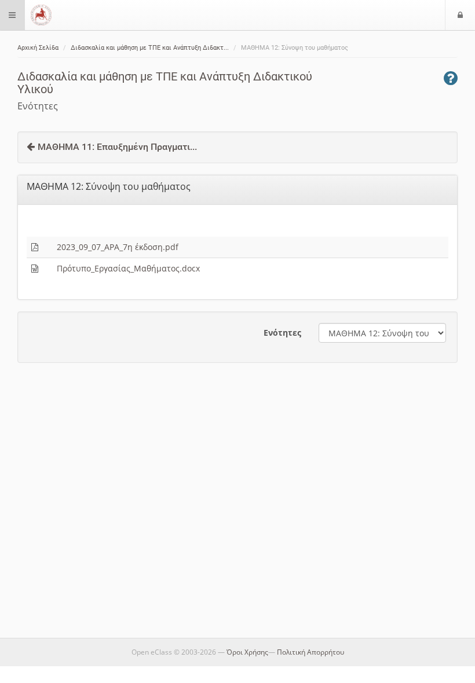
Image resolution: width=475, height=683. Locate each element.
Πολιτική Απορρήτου (310, 652)
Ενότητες (282, 332)
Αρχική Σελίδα (38, 48)
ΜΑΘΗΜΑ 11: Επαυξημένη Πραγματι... (117, 146)
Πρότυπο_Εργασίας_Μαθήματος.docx (128, 268)
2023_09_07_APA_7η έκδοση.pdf (117, 246)
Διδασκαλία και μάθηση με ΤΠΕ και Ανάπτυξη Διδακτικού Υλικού (164, 82)
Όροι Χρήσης (247, 652)
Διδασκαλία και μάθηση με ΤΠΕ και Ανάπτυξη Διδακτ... (150, 48)
